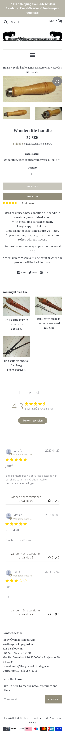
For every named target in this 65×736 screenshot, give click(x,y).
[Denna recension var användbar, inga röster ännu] (49, 501)
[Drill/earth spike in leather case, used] (49, 306)
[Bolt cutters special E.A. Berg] (16, 346)
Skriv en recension (33, 420)
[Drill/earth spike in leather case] (16, 306)
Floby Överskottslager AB (36, 718)
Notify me (32, 196)
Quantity (32, 167)
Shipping (18, 143)
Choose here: (32, 153)
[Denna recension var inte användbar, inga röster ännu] (56, 501)
